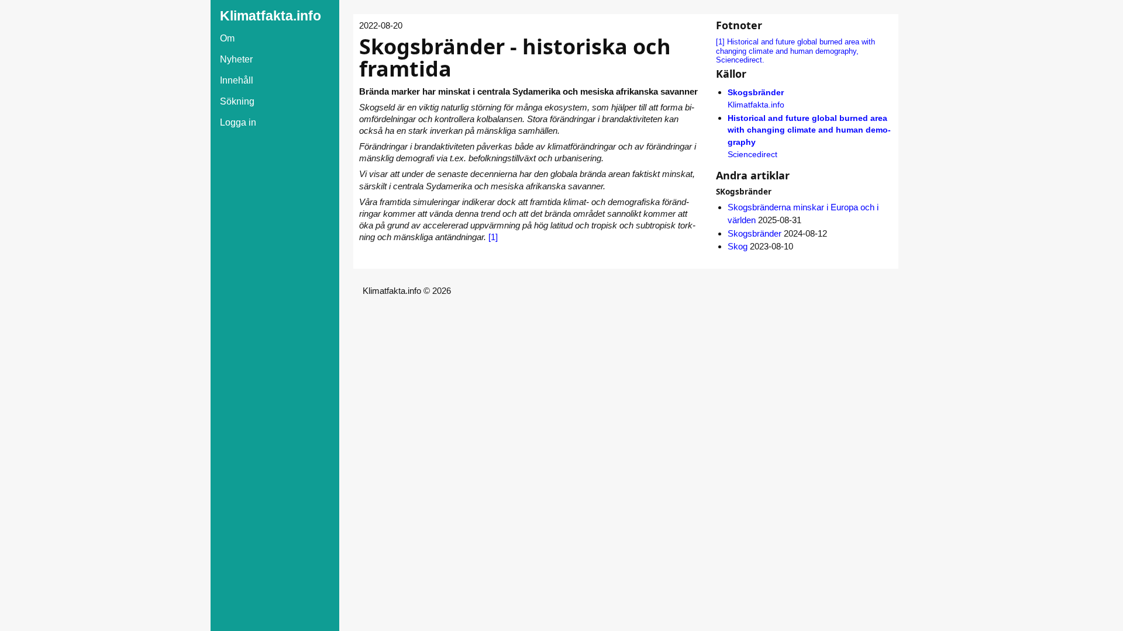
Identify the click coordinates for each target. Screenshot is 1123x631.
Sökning (237, 101)
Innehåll (236, 80)
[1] (493, 237)
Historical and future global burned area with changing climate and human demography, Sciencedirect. (795, 51)
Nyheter (236, 59)
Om (227, 38)
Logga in (238, 122)
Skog (737, 246)
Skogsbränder (754, 233)
